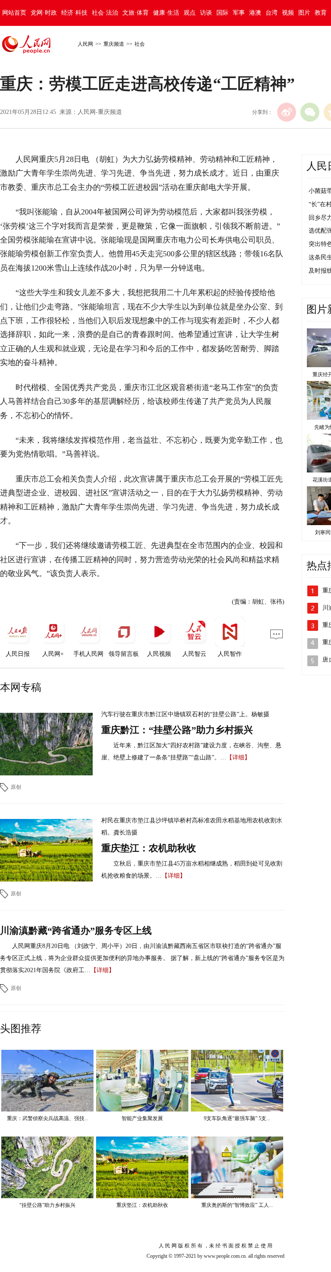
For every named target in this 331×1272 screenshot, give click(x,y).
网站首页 (14, 12)
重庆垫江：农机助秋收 (148, 848)
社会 (139, 44)
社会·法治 (105, 12)
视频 (288, 12)
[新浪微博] (286, 112)
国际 (222, 12)
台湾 (271, 12)
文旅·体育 (135, 12)
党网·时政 (44, 12)
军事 (239, 12)
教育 (321, 12)
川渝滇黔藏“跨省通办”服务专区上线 (76, 930)
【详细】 (238, 757)
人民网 (85, 44)
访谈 (206, 12)
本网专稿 (20, 687)
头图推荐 (20, 1028)
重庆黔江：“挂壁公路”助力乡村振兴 (177, 729)
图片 (304, 12)
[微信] (309, 112)
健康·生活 (166, 12)
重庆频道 (113, 44)
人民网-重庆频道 (100, 112)
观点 (190, 12)
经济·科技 (74, 12)
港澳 (255, 12)
